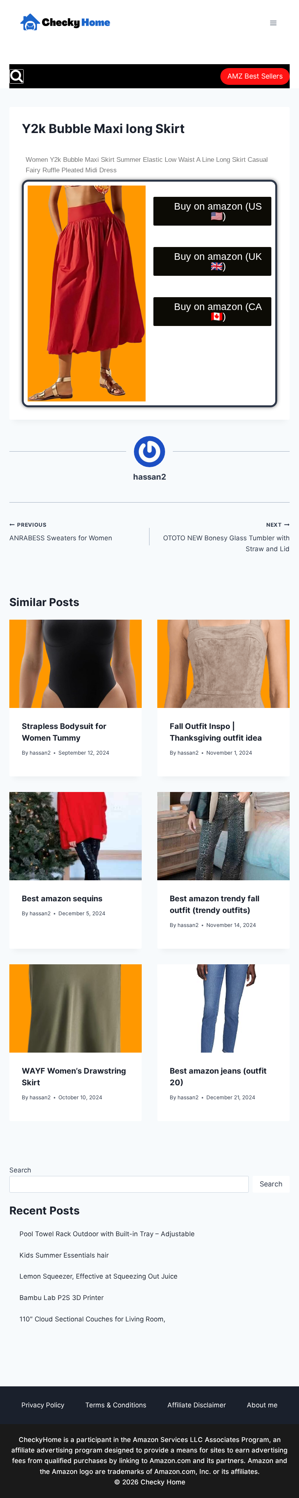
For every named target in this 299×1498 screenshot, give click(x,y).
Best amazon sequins (62, 898)
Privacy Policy (42, 1405)
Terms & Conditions (115, 1405)
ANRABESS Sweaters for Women (60, 532)
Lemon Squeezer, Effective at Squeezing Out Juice (98, 1276)
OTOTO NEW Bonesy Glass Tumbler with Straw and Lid (226, 537)
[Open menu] (273, 23)
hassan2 (149, 477)
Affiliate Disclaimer (196, 1405)
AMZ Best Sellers (255, 76)
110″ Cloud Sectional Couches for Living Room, (92, 1319)
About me (262, 1405)
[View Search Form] (16, 76)
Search (20, 1170)
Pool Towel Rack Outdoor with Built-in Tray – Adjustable (107, 1234)
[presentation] (75, 664)
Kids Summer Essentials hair (64, 1255)
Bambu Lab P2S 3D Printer (61, 1298)
